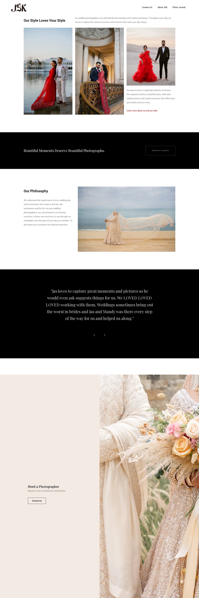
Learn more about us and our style (142, 110)
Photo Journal (179, 7)
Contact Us (147, 7)
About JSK (162, 7)
